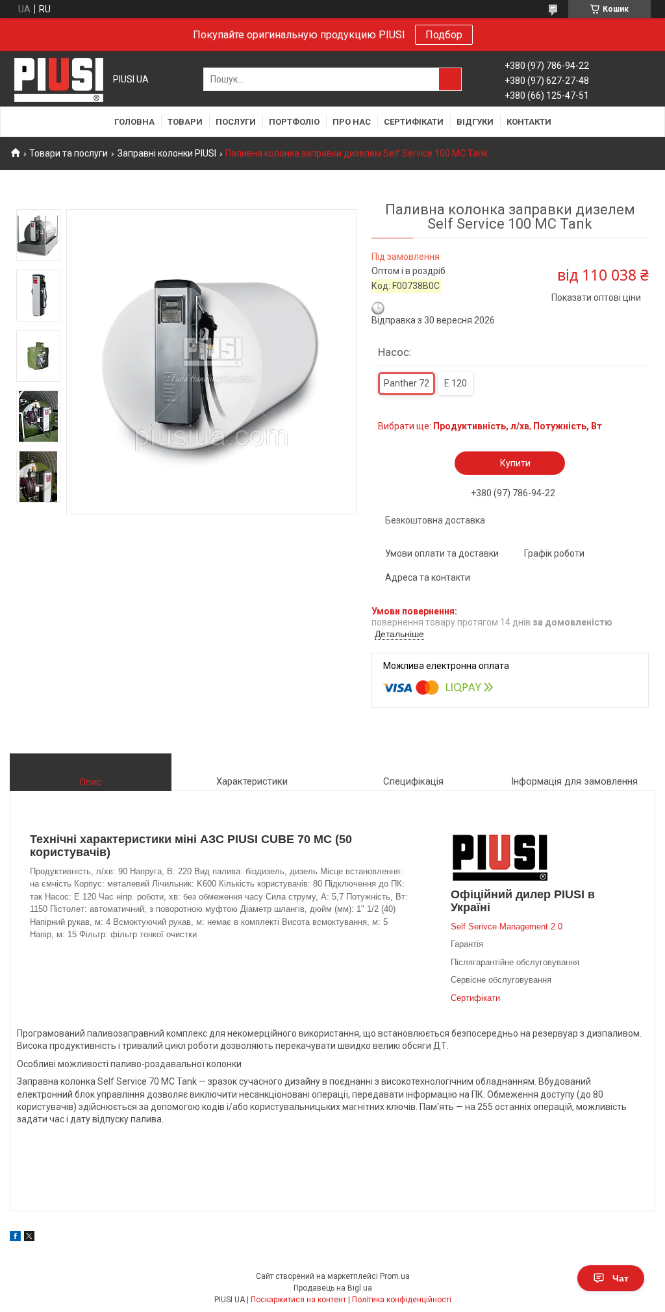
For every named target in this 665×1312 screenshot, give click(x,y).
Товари (185, 122)
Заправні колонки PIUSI (167, 153)
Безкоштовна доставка (435, 520)
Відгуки (475, 122)
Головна (134, 122)
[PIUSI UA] (58, 79)
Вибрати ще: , (490, 426)
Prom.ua (395, 1276)
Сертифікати (414, 122)
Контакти (529, 122)
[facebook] (15, 1238)
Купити (515, 463)
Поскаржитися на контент (298, 1299)
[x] (29, 1238)
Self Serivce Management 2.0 (506, 926)
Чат (620, 1278)
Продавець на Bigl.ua (333, 1288)
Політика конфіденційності (401, 1299)
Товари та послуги (68, 153)
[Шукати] (450, 79)
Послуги (236, 122)
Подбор (443, 35)
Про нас (351, 122)
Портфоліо (294, 122)
